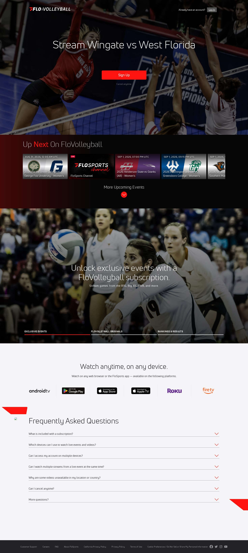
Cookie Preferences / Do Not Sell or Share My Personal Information (177, 546)
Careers (46, 546)
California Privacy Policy (95, 546)
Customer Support (28, 546)
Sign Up (124, 75)
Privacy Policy (118, 546)
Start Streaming (45, 169)
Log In (212, 9)
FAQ (56, 546)
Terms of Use (136, 546)
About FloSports (71, 546)
